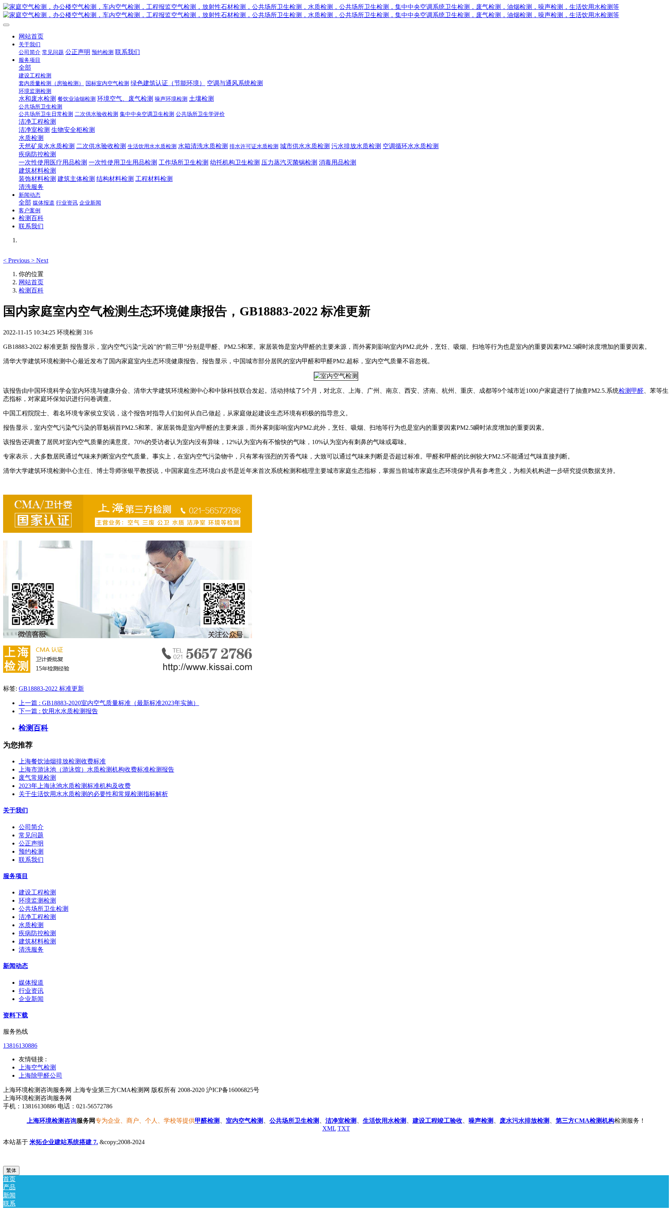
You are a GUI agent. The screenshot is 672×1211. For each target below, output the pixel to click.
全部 (25, 67)
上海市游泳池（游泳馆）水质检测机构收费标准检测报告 (96, 769)
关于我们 (15, 810)
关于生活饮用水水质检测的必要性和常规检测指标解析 (93, 794)
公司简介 (31, 827)
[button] (17, 260)
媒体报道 (31, 982)
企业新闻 (31, 999)
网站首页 (31, 36)
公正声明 (31, 843)
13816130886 (20, 1045)
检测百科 (31, 290)
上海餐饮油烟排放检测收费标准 (62, 761)
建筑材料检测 (37, 941)
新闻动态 (15, 965)
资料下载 (15, 1015)
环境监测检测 (37, 900)
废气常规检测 (37, 777)
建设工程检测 (37, 892)
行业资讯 (31, 990)
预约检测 (31, 851)
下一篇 (58, 711)
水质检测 (31, 925)
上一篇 (109, 703)
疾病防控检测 (37, 933)
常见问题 (31, 835)
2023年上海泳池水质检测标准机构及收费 (75, 785)
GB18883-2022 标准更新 (51, 688)
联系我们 (31, 859)
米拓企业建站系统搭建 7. (64, 1142)
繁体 (11, 1170)
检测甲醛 (631, 390)
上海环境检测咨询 (52, 1120)
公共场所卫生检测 (43, 908)
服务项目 (15, 876)
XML (329, 1128)
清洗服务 (31, 949)
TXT (344, 1128)
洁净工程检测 (37, 917)
